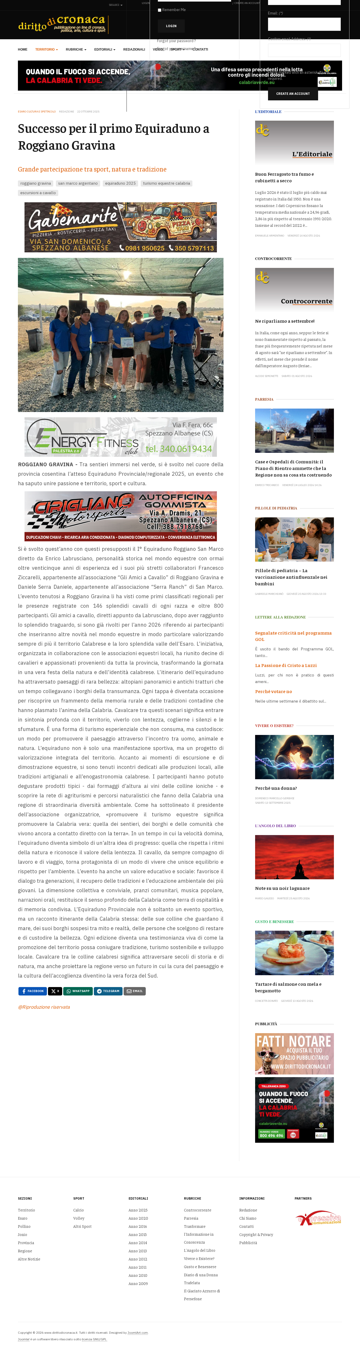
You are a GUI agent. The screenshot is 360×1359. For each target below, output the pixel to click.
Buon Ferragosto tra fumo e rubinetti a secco (284, 177)
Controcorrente (197, 1209)
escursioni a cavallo (38, 192)
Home (22, 49)
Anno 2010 (138, 1275)
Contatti (246, 1226)
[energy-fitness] (121, 437)
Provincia (26, 1242)
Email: (273, 13)
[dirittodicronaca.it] (64, 25)
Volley (78, 1217)
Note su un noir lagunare (282, 888)
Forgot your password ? (176, 40)
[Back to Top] (344, 1343)
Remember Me (174, 9)
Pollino (24, 1226)
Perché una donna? (276, 788)
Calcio (78, 1209)
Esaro (22, 1217)
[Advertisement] (120, 1076)
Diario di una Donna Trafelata (201, 1278)
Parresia (191, 1217)
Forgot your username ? (176, 48)
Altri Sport (82, 1226)
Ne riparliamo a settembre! (284, 321)
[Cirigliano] (121, 516)
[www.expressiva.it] (318, 1217)
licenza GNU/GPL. (94, 1339)
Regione (25, 1250)
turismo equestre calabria (166, 183)
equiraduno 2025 (120, 183)
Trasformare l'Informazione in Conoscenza (199, 1234)
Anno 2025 (138, 1209)
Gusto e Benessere (200, 1266)
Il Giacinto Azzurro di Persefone (202, 1294)
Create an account (293, 94)
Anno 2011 (138, 1266)
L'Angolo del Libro (199, 1250)
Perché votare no (273, 691)
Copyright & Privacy (256, 1234)
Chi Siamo (247, 1217)
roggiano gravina (35, 183)
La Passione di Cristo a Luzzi (286, 665)
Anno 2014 (138, 1242)
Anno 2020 (138, 1217)
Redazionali (134, 49)
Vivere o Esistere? (199, 1258)
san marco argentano (78, 183)
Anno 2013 (138, 1250)
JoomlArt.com (138, 1333)
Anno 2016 (138, 1226)
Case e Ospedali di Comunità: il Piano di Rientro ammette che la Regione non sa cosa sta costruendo (293, 468)
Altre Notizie (29, 1258)
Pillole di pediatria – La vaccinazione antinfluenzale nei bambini (291, 576)
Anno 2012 (138, 1258)
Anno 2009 (138, 1283)
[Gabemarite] (121, 227)
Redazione (248, 1209)
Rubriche (75, 49)
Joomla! (24, 1339)
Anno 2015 (138, 1234)
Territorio (45, 49)
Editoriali (103, 49)
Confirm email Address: (287, 39)
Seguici (114, 5)
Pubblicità (248, 1242)
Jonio (22, 1234)
